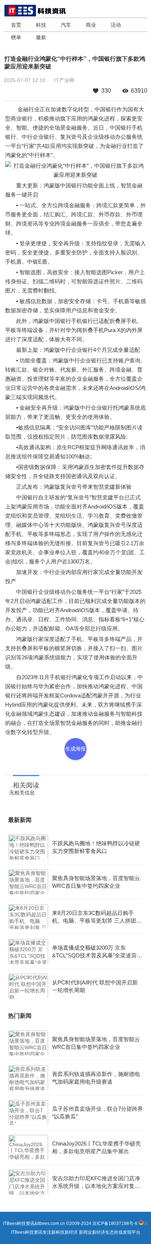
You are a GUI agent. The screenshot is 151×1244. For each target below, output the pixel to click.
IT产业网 (64, 80)
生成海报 (75, 749)
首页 (16, 25)
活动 (116, 25)
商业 (91, 25)
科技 (41, 25)
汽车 (66, 25)
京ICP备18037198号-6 (114, 1223)
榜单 (16, 37)
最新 (41, 37)
